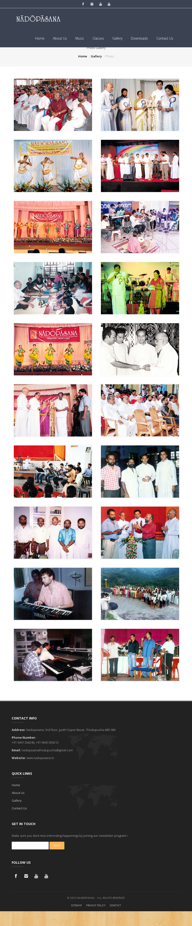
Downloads (139, 38)
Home (39, 38)
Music (79, 38)
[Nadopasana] (53, 104)
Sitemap (76, 905)
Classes (98, 38)
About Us (60, 38)
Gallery (117, 38)
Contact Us (164, 38)
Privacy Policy (95, 905)
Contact (115, 905)
